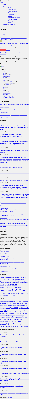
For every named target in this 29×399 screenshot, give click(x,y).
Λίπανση (5, 315)
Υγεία (21, 326)
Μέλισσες (22, 315)
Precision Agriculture (13, 301)
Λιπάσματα (13, 315)
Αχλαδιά (1, 305)
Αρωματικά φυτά (12, 9)
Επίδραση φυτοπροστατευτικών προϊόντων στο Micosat (14, 180)
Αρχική (4, 4)
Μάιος (17, 315)
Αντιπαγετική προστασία (14, 17)
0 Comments (4, 41)
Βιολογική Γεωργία (9, 83)
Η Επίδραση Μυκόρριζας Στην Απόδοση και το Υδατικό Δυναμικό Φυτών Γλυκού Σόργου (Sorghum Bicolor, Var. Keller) (14, 127)
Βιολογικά (19, 305)
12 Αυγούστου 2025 (4, 112)
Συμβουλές (9, 324)
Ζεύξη (4, 90)
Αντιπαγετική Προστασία (10, 81)
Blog (4, 6)
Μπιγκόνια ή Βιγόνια (4, 253)
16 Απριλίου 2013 (4, 229)
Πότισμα (21, 321)
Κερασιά (1, 315)
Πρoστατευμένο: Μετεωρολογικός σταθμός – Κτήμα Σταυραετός (14, 104)
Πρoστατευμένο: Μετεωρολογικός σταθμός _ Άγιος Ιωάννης (13, 115)
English (4, 71)
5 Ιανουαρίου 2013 (4, 256)
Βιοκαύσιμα (14, 305)
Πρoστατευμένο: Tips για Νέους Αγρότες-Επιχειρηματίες (14, 373)
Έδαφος (10, 22)
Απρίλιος (18, 303)
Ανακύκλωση (4, 303)
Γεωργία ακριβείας (12, 11)
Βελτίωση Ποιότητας (7, 305)
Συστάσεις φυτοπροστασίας (9, 97)
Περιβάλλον (15, 321)
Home (4, 32)
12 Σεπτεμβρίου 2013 (4, 208)
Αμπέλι (9, 8)
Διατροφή (10, 21)
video (23, 301)
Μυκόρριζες (5, 91)
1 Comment (8, 50)
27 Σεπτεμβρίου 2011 (4, 266)
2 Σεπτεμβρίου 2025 (4, 107)
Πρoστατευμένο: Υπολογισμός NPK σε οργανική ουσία (12, 109)
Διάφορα (10, 16)
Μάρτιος (19, 315)
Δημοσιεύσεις (11, 14)
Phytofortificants (6, 301)
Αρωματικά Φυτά (6, 74)
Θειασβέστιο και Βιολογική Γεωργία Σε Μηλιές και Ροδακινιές (13, 269)
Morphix (10, 397)
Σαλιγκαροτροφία (3, 324)
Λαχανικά (9, 315)
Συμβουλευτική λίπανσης (9, 24)
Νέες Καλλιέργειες (6, 93)
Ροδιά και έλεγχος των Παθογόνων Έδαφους (11, 168)
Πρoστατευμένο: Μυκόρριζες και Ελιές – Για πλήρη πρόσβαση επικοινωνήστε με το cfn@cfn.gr (14, 44)
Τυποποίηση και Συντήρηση (9, 98)
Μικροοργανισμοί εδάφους (8, 317)
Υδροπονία (26, 326)
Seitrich (20, 301)
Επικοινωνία (6, 26)
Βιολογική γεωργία (12, 19)
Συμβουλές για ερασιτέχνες (8, 96)
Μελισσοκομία (8, 86)
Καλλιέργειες (24, 313)
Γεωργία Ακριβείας (6, 76)
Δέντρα (9, 13)
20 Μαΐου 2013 (3, 218)
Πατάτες (9, 321)
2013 (4, 34)
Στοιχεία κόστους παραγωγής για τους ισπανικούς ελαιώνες (13, 205)
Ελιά (4, 89)
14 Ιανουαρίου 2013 (4, 271)
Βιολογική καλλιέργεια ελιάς (14, 311)
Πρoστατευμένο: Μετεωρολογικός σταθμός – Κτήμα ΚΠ (14, 368)
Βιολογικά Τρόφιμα (13, 307)
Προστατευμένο (6, 94)
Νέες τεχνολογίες (11, 319)
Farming (1, 301)
